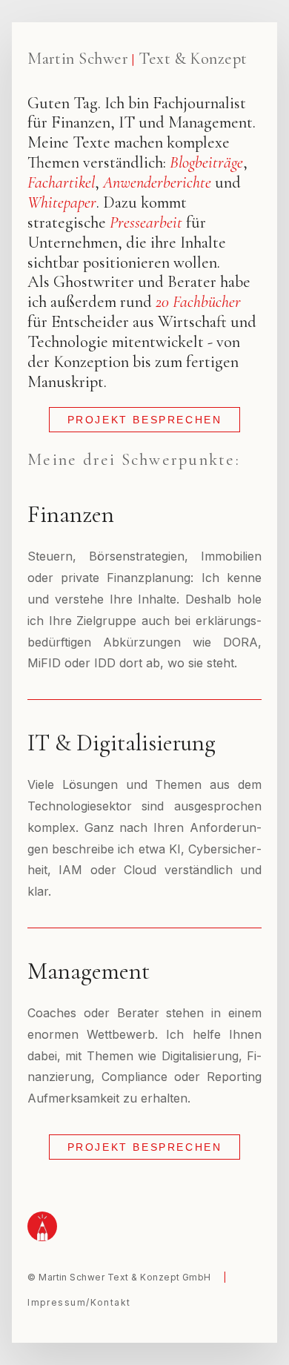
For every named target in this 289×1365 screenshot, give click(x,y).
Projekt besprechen (144, 420)
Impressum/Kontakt (78, 1302)
